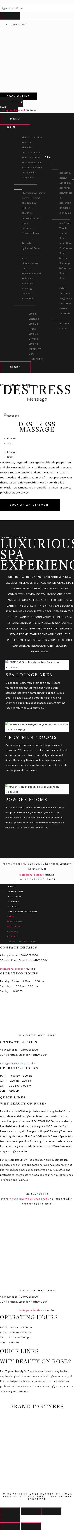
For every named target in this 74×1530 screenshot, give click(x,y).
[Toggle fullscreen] (51, 1511)
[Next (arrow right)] (31, 1526)
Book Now (15, 896)
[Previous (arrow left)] (10, 1526)
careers (13, 901)
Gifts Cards (15, 891)
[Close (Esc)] (10, 1511)
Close (15, 367)
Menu (15, 118)
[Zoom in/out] (10, 1518)
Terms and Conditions (22, 911)
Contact (13, 906)
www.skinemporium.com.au (29, 1198)
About (12, 886)
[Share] (31, 1511)
